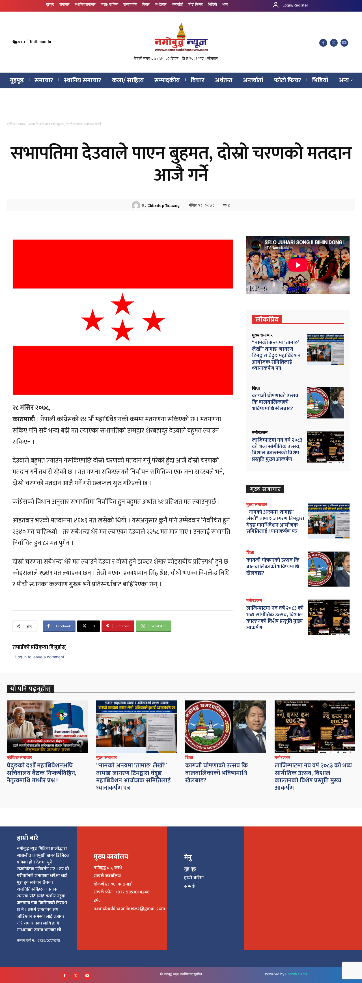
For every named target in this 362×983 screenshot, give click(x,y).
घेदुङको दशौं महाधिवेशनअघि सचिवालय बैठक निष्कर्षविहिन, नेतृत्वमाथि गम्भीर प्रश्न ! (41, 773)
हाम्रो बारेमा (194, 878)
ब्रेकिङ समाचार (16, 124)
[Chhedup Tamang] (137, 205)
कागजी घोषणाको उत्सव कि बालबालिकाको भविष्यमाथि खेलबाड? (275, 402)
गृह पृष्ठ (190, 869)
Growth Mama (296, 974)
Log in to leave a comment (39, 656)
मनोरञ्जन (260, 432)
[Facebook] (323, 43)
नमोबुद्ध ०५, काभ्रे (108, 868)
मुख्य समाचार (262, 335)
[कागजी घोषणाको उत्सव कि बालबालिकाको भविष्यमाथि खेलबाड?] (325, 402)
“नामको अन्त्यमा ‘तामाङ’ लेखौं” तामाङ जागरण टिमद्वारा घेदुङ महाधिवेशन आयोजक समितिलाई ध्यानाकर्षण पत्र (276, 355)
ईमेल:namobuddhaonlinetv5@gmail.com (129, 904)
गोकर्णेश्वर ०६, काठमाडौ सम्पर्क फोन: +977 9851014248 (121, 888)
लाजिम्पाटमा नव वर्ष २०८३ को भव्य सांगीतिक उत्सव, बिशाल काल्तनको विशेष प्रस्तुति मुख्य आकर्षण (277, 450)
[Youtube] (344, 43)
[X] (334, 43)
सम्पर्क (189, 886)
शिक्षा (256, 388)
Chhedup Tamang (163, 205)
